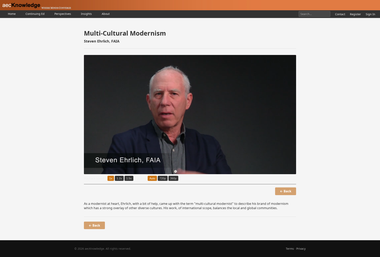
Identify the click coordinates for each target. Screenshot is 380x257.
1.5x (129, 178)
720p (163, 178)
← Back (285, 191)
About (106, 14)
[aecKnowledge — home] (35, 5)
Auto (152, 178)
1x (110, 178)
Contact (340, 14)
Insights (86, 14)
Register (355, 14)
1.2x (119, 178)
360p (173, 178)
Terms (290, 248)
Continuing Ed (35, 14)
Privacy (301, 248)
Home (12, 14)
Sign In (370, 14)
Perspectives (62, 14)
